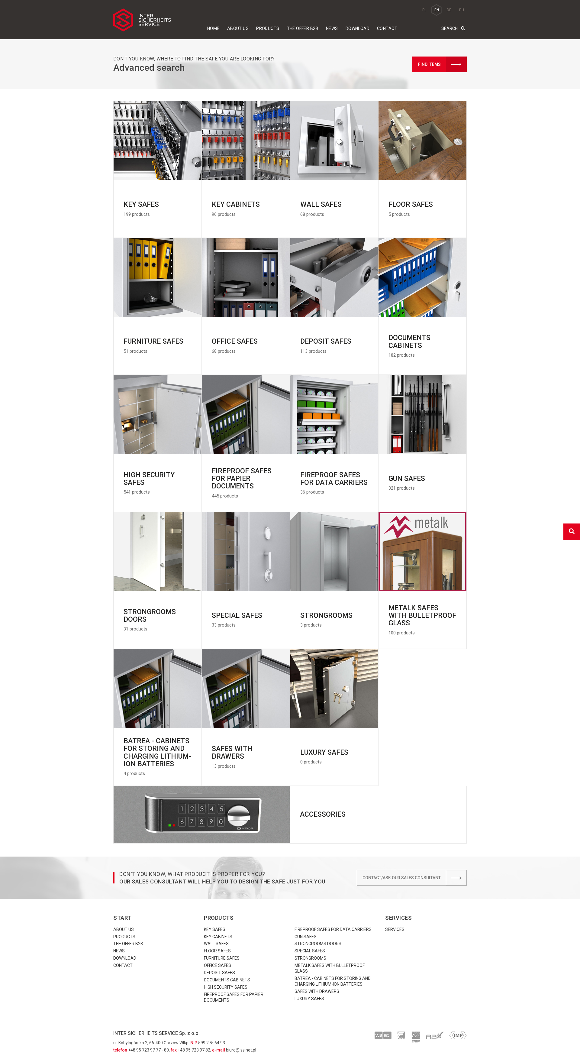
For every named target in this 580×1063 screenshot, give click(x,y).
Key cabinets (218, 936)
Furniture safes (222, 958)
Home (213, 28)
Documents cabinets (227, 979)
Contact (387, 28)
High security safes (225, 987)
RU (461, 10)
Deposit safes (219, 972)
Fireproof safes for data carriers (333, 929)
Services (394, 929)
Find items (429, 64)
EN (436, 10)
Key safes (214, 929)
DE (449, 10)
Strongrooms (310, 958)
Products (267, 28)
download (357, 28)
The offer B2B (302, 28)
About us (238, 28)
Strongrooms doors (318, 943)
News (332, 28)
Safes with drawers (317, 991)
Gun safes (306, 936)
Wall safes (216, 943)
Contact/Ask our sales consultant (401, 877)
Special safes (310, 950)
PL (424, 10)
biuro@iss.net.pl (241, 1050)
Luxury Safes (309, 998)
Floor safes (217, 950)
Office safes (217, 965)
